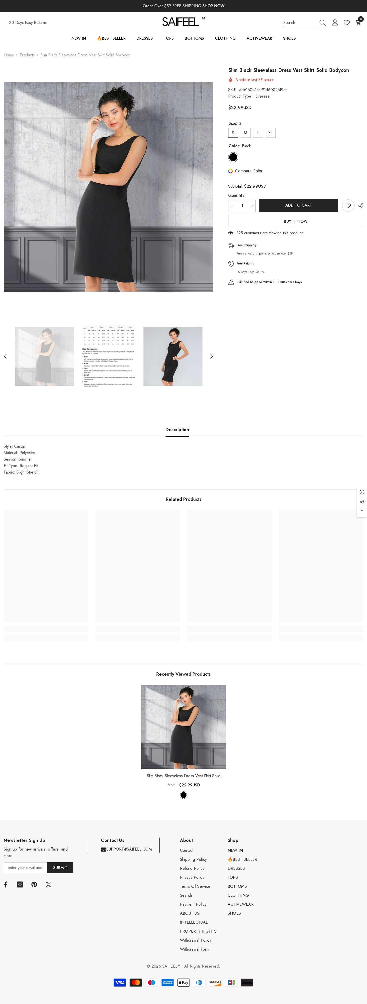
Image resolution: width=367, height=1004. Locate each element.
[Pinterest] (34, 884)
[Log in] (335, 23)
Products (27, 55)
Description (177, 429)
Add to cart (298, 205)
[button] (5, 356)
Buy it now (296, 221)
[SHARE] (359, 206)
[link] (46, 629)
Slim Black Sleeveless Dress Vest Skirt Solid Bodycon (183, 776)
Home (9, 55)
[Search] (304, 23)
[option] (108, 187)
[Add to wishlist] (348, 205)
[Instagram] (20, 884)
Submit (60, 868)
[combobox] (299, 23)
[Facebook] (5, 884)
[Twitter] (48, 884)
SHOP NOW (213, 6)
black (183, 795)
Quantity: (236, 195)
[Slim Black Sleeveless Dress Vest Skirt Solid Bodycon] (183, 727)
